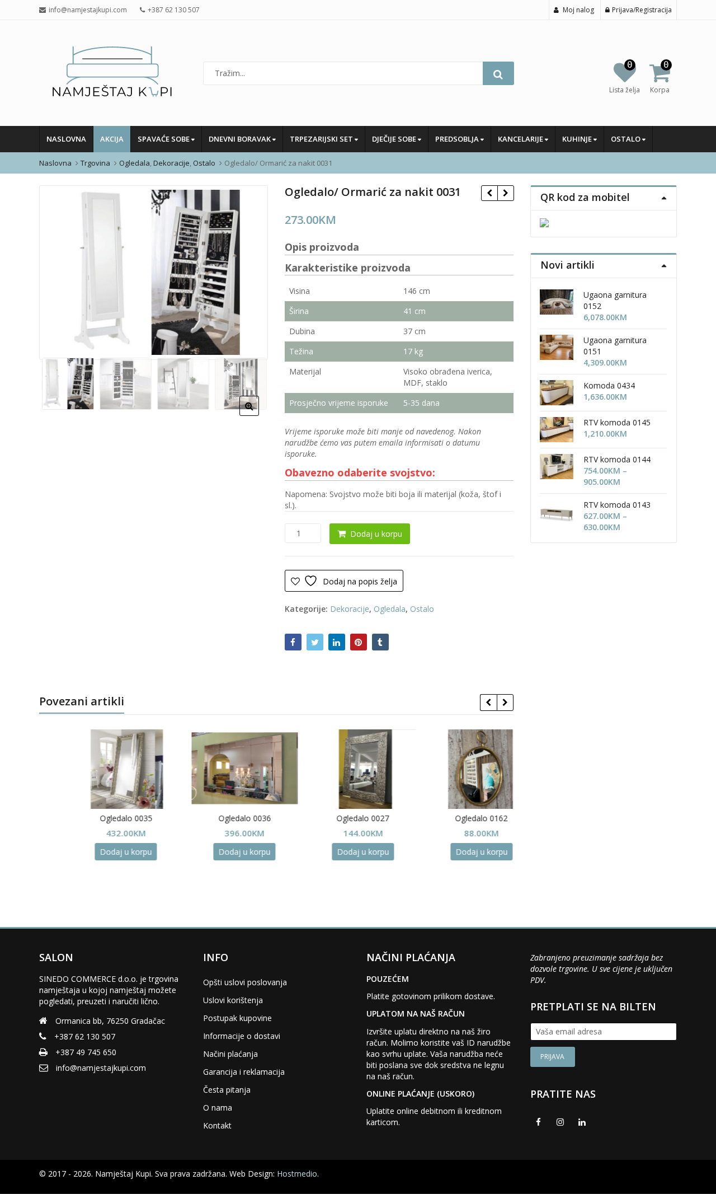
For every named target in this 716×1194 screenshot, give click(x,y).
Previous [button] (59, 270)
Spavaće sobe (164, 139)
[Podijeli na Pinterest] (358, 642)
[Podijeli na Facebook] (293, 642)
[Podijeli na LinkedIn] (336, 642)
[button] (258, 415)
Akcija (112, 139)
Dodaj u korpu (376, 533)
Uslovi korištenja (233, 1000)
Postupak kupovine (237, 1018)
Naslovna (66, 139)
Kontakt (217, 1125)
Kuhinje (577, 139)
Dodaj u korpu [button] (99, 851)
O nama (217, 1107)
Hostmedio (297, 1173)
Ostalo (626, 139)
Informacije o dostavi (241, 1036)
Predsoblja (458, 139)
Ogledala (390, 608)
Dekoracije (349, 608)
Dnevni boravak (240, 139)
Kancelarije (521, 139)
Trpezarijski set (322, 139)
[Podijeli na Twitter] (315, 642)
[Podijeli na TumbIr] (380, 642)
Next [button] (247, 270)
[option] (153, 272)
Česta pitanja (227, 1089)
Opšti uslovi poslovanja (245, 982)
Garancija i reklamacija (244, 1071)
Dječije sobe (395, 139)
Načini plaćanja (230, 1053)
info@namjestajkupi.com (101, 1067)
